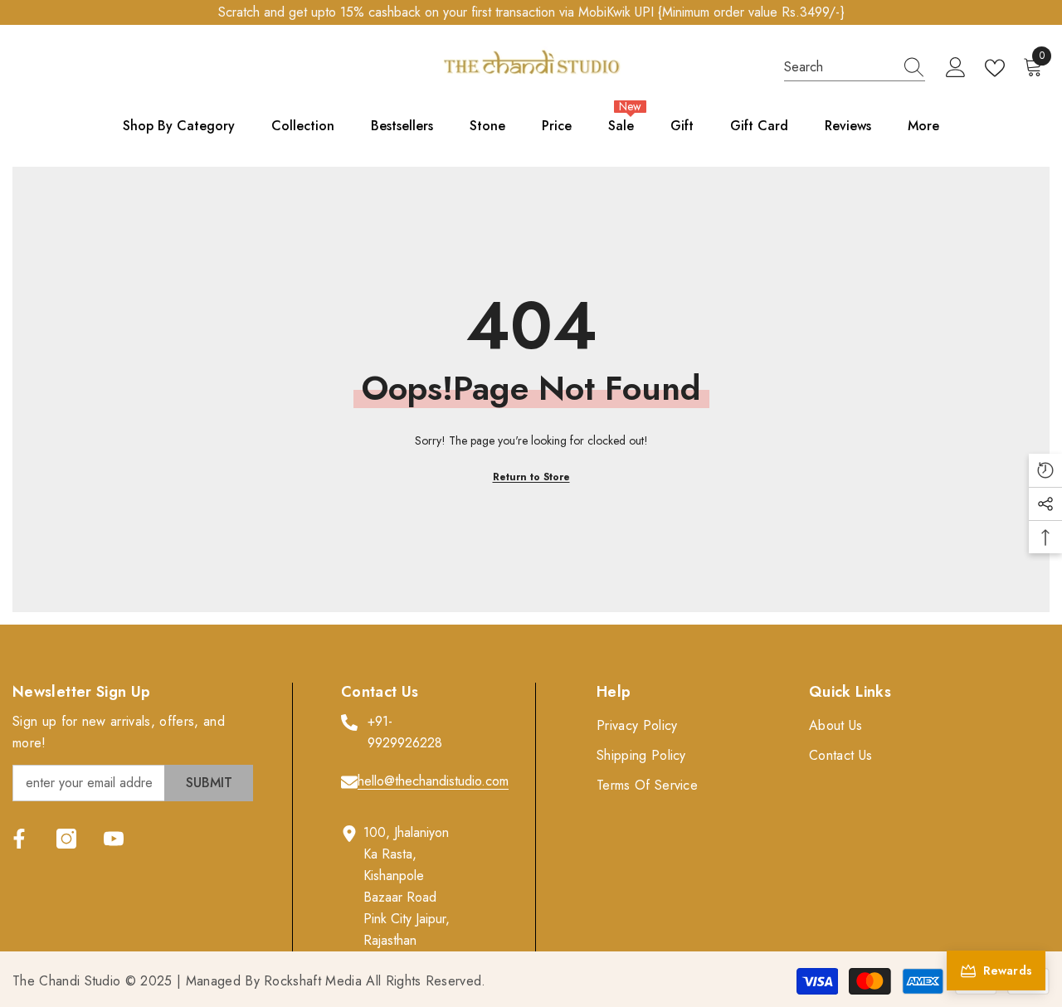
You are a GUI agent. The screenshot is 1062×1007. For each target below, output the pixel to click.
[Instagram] (66, 838)
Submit (209, 782)
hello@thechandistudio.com (433, 781)
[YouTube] (113, 838)
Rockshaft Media (313, 980)
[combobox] (839, 67)
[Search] (854, 67)
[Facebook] (19, 838)
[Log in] (956, 68)
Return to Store (531, 476)
